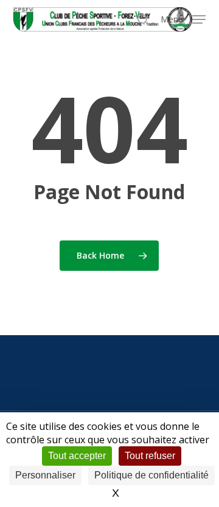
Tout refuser (150, 456)
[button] (183, 18)
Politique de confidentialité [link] (151, 475)
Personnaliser (45, 475)
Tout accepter (77, 456)
